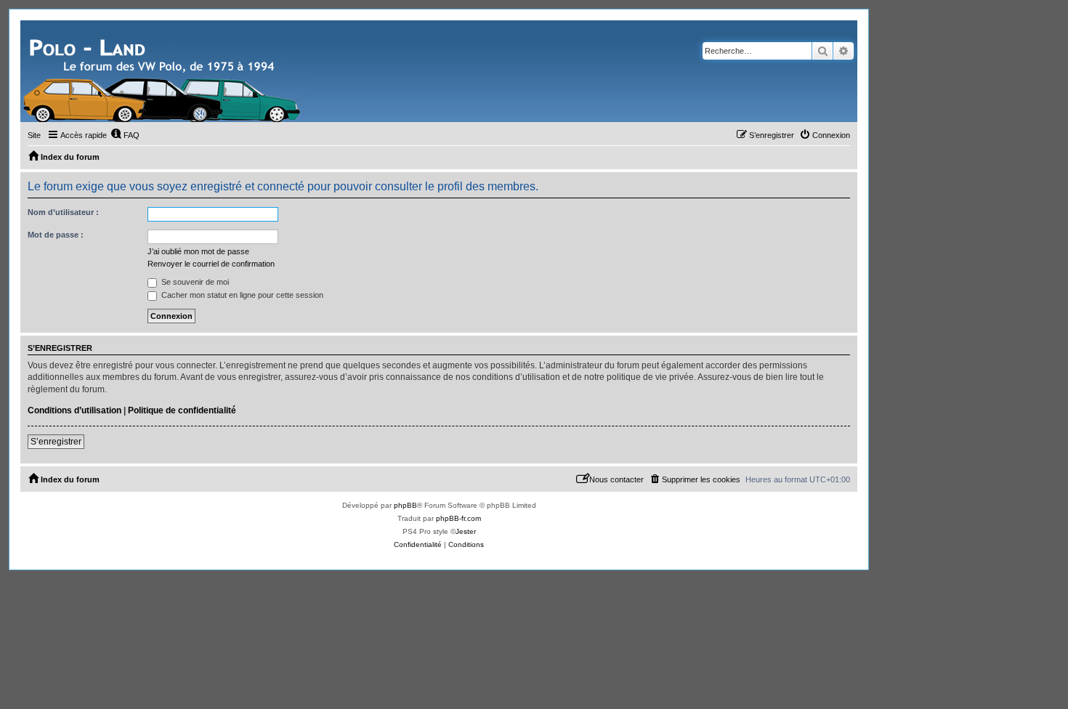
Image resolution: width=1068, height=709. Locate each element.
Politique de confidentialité (182, 410)
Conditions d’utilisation (74, 410)
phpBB (405, 505)
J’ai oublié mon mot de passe (198, 251)
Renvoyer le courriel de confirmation (211, 263)
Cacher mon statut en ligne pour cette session (241, 295)
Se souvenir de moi (194, 281)
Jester (466, 531)
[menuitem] (124, 135)
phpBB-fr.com (458, 518)
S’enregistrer (56, 442)
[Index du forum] (163, 71)
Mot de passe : (56, 234)
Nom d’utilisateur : (63, 212)
